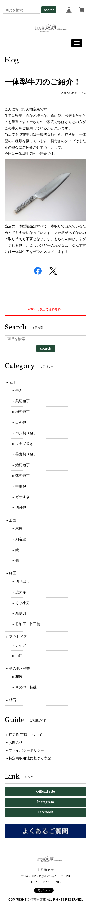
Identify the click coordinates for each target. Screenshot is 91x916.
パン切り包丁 (26, 433)
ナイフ (20, 645)
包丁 (12, 382)
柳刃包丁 (22, 412)
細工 (12, 573)
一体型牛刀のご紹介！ (43, 82)
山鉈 (18, 656)
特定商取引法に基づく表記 (30, 758)
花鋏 (18, 677)
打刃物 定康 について (25, 735)
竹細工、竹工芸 (27, 624)
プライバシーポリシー (26, 750)
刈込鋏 (20, 539)
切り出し (22, 581)
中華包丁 (22, 486)
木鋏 (18, 528)
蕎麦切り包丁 (26, 454)
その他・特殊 (19, 668)
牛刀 (18, 390)
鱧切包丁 (22, 465)
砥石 (12, 700)
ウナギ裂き (24, 444)
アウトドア (18, 637)
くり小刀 (22, 603)
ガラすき (22, 497)
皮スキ (20, 592)
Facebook (45, 812)
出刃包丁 (22, 422)
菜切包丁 (22, 401)
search (48, 10)
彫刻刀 (20, 613)
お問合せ (16, 742)
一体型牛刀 (20, 252)
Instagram (45, 802)
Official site (45, 791)
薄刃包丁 (22, 476)
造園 (12, 520)
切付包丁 (22, 507)
